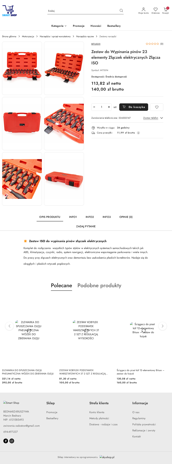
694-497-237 (10, 432)
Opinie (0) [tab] (126, 217)
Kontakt (136, 436)
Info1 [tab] (73, 217)
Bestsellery (52, 418)
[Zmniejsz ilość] (94, 107)
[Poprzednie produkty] (9, 326)
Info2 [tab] (90, 217)
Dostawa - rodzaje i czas (103, 424)
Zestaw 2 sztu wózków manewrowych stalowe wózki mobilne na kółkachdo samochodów (140, 372)
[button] (59, 26)
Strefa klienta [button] (99, 403)
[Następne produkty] (163, 326)
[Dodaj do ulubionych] (156, 107)
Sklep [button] (50, 403)
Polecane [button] (61, 285)
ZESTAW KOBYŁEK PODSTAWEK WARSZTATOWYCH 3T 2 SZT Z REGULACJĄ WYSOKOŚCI (25, 372)
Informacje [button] (140, 403)
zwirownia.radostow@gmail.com (21, 426)
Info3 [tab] (107, 217)
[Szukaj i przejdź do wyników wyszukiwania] (121, 10)
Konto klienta (96, 412)
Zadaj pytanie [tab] (86, 226)
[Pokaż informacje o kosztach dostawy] (138, 133)
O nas (135, 412)
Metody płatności (99, 418)
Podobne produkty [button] (99, 285)
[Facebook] (5, 441)
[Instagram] (11, 441)
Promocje (51, 412)
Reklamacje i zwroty (143, 430)
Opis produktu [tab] (49, 217)
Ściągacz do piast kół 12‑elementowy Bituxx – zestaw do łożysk (83, 372)
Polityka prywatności (144, 424)
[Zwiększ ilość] (108, 107)
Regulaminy (139, 418)
